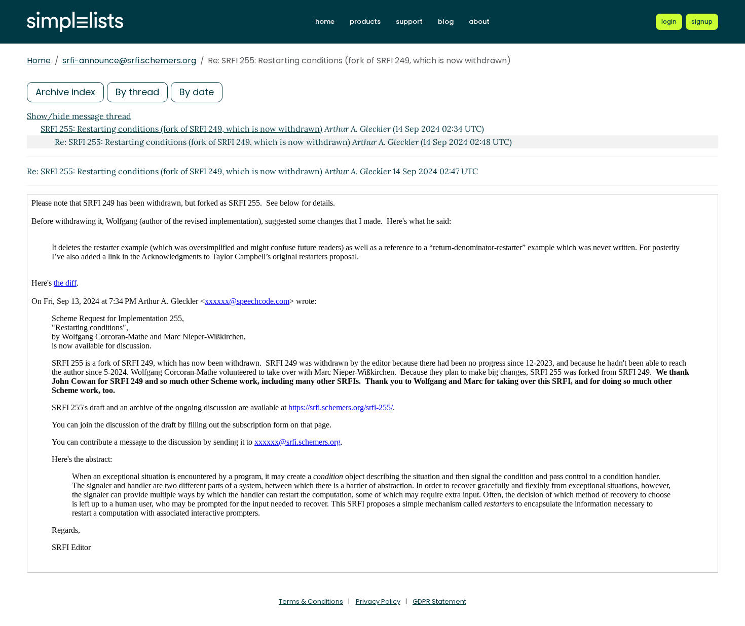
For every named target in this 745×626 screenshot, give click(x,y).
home (324, 21)
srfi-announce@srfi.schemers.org (129, 60)
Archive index (65, 92)
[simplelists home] (75, 22)
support (409, 21)
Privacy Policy (378, 601)
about (479, 21)
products (365, 21)
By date (196, 92)
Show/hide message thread (79, 116)
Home (39, 60)
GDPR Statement (439, 601)
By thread (137, 92)
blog (446, 21)
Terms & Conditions (311, 601)
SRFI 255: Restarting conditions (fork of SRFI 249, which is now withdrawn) (181, 129)
